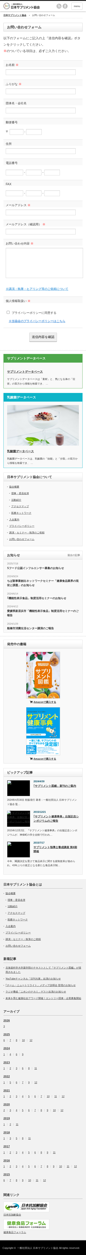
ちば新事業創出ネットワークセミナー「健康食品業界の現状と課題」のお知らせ (43, 583)
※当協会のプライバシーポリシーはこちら (37, 321)
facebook (65, 6)
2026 (6, 1020)
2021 (6, 1090)
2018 (6, 1132)
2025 (6, 1034)
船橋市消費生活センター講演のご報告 (30, 628)
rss (58, 6)
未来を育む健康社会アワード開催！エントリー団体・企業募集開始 (43, 998)
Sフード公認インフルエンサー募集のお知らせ (35, 568)
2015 (6, 1174)
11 (35, 1068)
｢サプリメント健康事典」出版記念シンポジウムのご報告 (56, 818)
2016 (6, 1160)
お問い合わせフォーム (21, 539)
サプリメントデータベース (25, 371)
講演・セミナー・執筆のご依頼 (26, 532)
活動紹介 (16, 500)
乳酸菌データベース (20, 451)
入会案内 (14, 519)
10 (48, 1096)
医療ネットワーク (21, 513)
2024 (6, 1048)
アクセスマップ (20, 506)
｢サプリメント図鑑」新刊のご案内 (54, 785)
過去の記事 (73, 555)
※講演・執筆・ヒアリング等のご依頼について (37, 289)
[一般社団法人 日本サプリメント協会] (28, 6)
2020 (6, 1104)
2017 (6, 1146)
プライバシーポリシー (21, 526)
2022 (6, 1076)
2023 (6, 1062)
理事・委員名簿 (20, 493)
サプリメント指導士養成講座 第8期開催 (55, 849)
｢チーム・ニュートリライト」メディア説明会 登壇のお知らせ (41, 985)
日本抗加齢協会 (12, 1214)
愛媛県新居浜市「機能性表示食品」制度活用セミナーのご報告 (43, 613)
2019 (6, 1118)
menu (77, 6)
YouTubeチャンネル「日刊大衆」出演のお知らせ (33, 978)
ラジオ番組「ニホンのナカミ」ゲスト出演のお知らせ (36, 991)
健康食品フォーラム (14, 1232)
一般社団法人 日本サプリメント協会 (37, 1248)
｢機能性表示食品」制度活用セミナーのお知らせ (36, 598)
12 (31, 1040)
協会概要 (14, 486)
